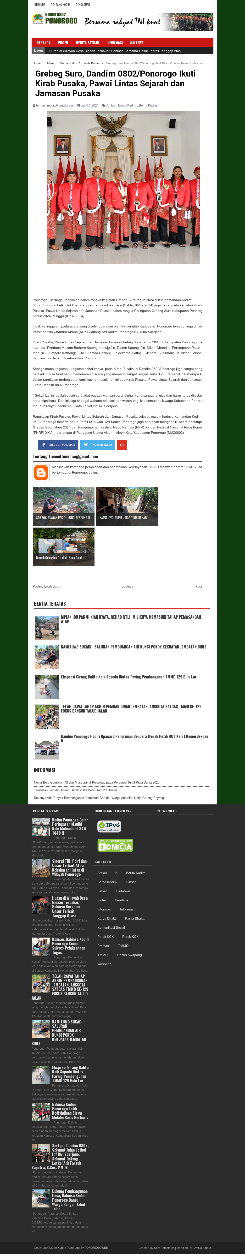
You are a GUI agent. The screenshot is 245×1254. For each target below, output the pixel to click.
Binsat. (102, 891)
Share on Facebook (62, 444)
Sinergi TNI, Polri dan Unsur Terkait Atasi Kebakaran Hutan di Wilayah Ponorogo (110, 51)
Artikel (110, 105)
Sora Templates (164, 1248)
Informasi (104, 909)
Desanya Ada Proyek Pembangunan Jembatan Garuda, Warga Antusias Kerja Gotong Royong (99, 798)
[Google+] (122, 445)
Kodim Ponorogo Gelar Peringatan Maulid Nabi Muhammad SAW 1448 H (70, 826)
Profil (63, 42)
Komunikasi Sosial (111, 927)
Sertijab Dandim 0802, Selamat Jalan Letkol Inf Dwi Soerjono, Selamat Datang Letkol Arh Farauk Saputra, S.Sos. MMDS (60, 1156)
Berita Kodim (127, 105)
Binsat (131, 882)
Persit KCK (105, 937)
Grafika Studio (202, 1248)
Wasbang (104, 964)
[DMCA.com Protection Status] (115, 845)
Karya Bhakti (107, 918)
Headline (121, 900)
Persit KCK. (130, 937)
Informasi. (127, 909)
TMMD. (103, 955)
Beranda (39, 4)
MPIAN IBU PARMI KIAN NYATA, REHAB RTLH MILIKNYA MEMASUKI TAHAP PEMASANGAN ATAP (131, 619)
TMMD (123, 946)
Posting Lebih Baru (46, 586)
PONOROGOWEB (96, 1247)
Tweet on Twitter (101, 444)
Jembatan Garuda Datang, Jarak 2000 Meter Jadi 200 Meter (75, 790)
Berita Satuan (87, 42)
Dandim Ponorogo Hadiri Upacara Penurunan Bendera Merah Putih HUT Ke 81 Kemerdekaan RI (134, 738)
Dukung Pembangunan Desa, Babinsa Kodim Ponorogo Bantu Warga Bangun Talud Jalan (70, 1200)
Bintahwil (123, 891)
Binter (101, 900)
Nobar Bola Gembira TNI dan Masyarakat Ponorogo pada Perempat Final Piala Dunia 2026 (96, 782)
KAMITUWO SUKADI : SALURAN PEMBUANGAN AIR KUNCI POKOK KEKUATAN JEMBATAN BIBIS (133, 647)
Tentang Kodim (60, 4)
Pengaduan (83, 4)
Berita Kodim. (148, 105)
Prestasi (103, 946)
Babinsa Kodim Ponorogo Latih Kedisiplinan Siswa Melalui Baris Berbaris (70, 1110)
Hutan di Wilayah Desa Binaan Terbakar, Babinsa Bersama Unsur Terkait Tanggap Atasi (70, 906)
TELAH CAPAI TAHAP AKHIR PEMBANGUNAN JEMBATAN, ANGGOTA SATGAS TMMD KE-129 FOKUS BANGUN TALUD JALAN (131, 709)
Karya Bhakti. (135, 918)
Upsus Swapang (129, 955)
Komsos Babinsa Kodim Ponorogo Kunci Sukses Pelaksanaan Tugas (70, 945)
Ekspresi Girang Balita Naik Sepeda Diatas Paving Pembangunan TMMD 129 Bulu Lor (129, 677)
